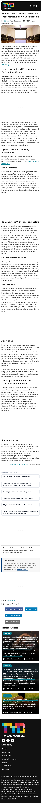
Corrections (5, 769)
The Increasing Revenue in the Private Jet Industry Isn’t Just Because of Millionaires (20, 512)
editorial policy (7, 552)
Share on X (32, 609)
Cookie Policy (11, 798)
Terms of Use (6, 752)
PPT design (6, 65)
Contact (4, 749)
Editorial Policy (7, 766)
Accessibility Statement (9, 759)
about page (18, 552)
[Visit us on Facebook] (3, 740)
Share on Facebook (15, 609)
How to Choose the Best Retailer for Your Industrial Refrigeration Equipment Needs (17, 484)
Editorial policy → (22, 569)
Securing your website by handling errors (17, 492)
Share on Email (13, 622)
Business (11, 600)
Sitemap (4, 762)
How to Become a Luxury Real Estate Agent (18, 498)
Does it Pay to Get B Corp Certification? (16, 477)
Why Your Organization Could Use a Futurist (18, 505)
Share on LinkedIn (14, 615)
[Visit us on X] (8, 740)
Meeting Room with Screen (19, 464)
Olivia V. (6, 21)
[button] (32, 6)
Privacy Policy (6, 755)
